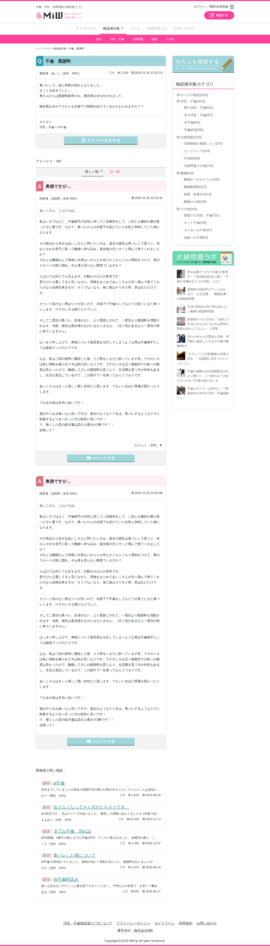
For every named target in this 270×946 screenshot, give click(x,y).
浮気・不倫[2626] (193, 101)
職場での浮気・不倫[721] (201, 215)
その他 (170, 39)
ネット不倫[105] (195, 222)
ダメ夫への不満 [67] (198, 230)
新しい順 (92, 171)
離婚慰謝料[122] (195, 187)
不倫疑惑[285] (193, 130)
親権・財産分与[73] (197, 194)
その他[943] (189, 209)
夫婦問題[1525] (191, 137)
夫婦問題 (137, 39)
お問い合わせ (184, 28)
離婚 (154, 39)
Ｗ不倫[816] (192, 122)
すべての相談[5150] (194, 95)
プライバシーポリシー (133, 923)
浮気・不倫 (117, 39)
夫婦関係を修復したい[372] (203, 143)
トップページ (86, 28)
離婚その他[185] (195, 201)
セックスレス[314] (197, 151)
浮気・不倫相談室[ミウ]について (87, 923)
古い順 (115, 171)
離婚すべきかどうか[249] (201, 179)
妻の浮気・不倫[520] (198, 107)
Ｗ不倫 (62, 127)
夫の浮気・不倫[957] (198, 115)
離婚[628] (187, 173)
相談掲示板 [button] (112, 28)
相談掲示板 (60, 48)
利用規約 (185, 923)
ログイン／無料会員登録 (211, 6)
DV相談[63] (192, 158)
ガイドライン (164, 923)
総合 (99, 39)
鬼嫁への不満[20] (196, 237)
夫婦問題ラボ (157, 28)
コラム (135, 28)
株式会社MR (143, 930)
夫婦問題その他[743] (198, 165)
